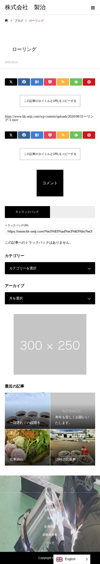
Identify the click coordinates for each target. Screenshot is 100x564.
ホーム (50, 501)
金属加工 (50, 526)
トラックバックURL (17, 225)
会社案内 (50, 510)
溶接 (50, 518)
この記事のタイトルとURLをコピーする (50, 101)
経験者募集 (50, 534)
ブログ (50, 543)
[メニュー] (92, 7)
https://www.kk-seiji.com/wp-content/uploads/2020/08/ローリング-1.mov (49, 118)
